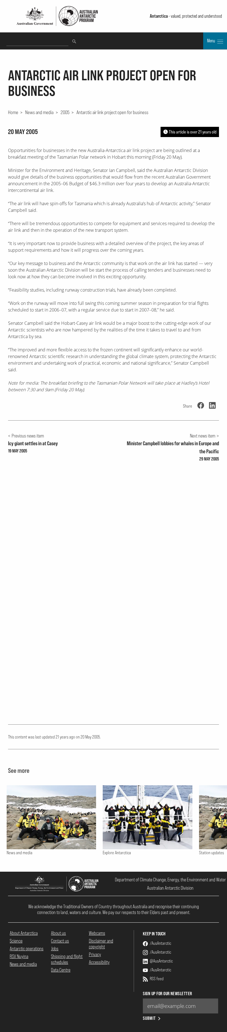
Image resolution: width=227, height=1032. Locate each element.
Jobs (54, 948)
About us (58, 933)
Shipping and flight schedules (66, 959)
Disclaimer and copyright (101, 943)
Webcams (97, 933)
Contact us (60, 941)
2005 (65, 112)
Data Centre (60, 970)
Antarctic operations (26, 948)
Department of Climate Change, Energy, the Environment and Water (170, 879)
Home (13, 112)
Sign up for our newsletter (167, 993)
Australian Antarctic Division (170, 888)
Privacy (95, 954)
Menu (211, 40)
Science (16, 941)
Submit (149, 1018)
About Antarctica (24, 933)
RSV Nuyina (19, 956)
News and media (39, 112)
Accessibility (99, 962)
